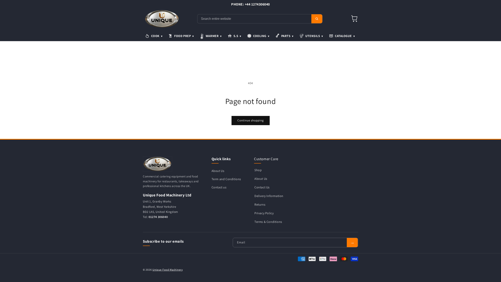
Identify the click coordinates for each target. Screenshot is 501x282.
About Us (218, 171)
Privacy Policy (264, 213)
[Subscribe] (352, 242)
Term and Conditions (226, 179)
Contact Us (262, 187)
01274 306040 (158, 217)
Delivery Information (268, 196)
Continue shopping (250, 120)
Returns (259, 204)
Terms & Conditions (268, 222)
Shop (258, 170)
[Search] (316, 18)
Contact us (219, 187)
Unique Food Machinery (167, 269)
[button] (354, 18)
